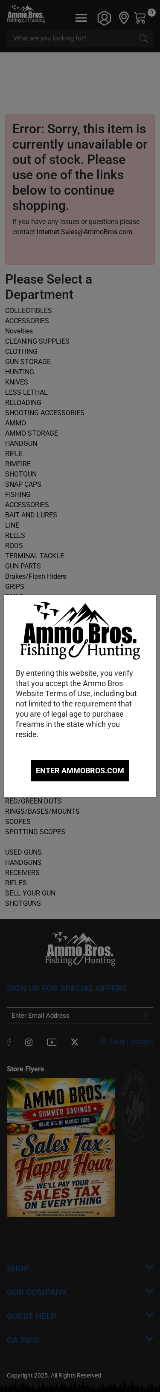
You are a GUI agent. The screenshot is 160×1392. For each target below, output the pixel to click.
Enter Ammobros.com (80, 770)
